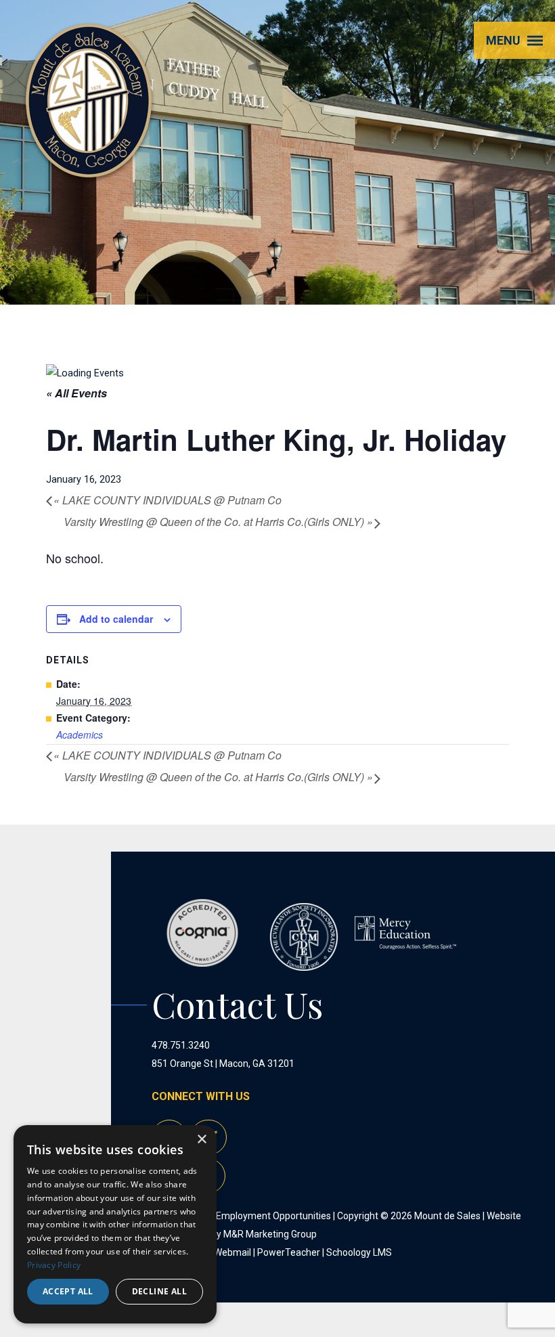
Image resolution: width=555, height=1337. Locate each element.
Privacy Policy (54, 1265)
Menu (503, 40)
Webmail (232, 1252)
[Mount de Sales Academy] (89, 162)
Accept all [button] (68, 1291)
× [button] (201, 1140)
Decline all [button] (159, 1291)
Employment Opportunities (273, 1215)
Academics (79, 734)
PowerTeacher (288, 1252)
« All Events (76, 393)
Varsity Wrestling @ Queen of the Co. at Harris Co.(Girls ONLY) (218, 521)
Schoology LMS (359, 1252)
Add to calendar (116, 619)
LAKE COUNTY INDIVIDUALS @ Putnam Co (167, 500)
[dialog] (115, 1224)
